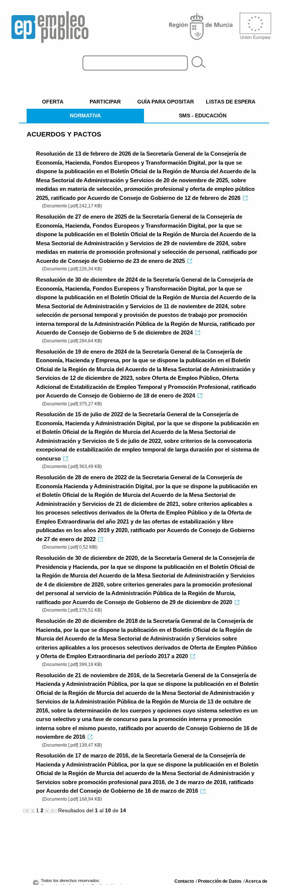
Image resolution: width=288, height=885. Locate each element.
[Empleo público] (49, 25)
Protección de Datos (220, 881)
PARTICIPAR (105, 102)
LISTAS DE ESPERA (230, 102)
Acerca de (256, 881)
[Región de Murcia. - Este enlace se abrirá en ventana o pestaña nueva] (202, 26)
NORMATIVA (85, 115)
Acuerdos (64, 134)
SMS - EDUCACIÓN (202, 115)
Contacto (184, 881)
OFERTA (52, 102)
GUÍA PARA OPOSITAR (165, 102)
